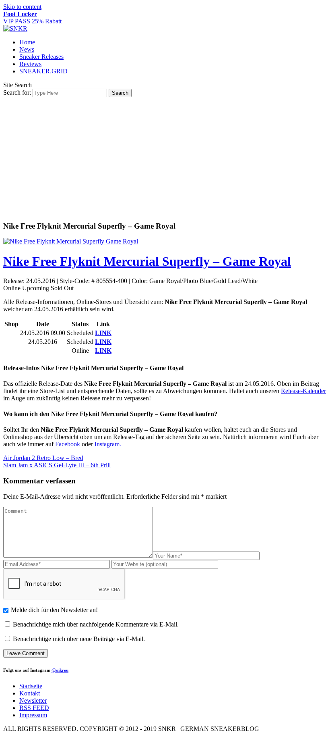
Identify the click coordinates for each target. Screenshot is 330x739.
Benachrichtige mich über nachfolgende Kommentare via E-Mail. (96, 624)
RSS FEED (34, 707)
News (26, 49)
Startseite (30, 686)
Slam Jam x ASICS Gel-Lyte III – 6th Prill (57, 465)
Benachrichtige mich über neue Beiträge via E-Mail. (79, 638)
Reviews (30, 63)
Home (27, 42)
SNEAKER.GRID (43, 71)
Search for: (17, 92)
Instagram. (108, 444)
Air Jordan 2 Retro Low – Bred (43, 457)
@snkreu (60, 670)
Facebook (67, 444)
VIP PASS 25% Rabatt (32, 17)
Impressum (33, 715)
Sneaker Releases (41, 56)
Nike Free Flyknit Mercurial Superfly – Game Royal (147, 261)
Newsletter (33, 700)
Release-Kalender (303, 390)
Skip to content (22, 6)
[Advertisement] (165, 157)
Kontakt (29, 693)
